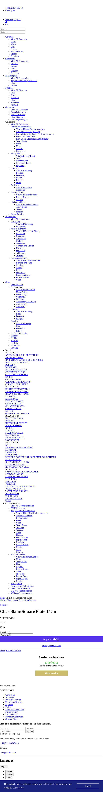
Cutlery (19, 241)
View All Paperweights (20, 78)
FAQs (7, 707)
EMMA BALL (11, 399)
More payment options (51, 645)
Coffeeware (21, 238)
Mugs (13, 44)
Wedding (20, 299)
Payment (9, 704)
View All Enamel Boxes (26, 195)
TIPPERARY (11, 479)
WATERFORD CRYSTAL (17, 491)
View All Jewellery (24, 170)
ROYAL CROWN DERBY (17, 462)
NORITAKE (10, 450)
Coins (18, 532)
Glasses (19, 148)
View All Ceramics (19, 39)
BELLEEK (10, 365)
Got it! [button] (88, 786)
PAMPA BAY (11, 452)
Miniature (15, 102)
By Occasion (16, 287)
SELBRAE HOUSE (14, 474)
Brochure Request (13, 700)
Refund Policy (11, 714)
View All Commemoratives (22, 506)
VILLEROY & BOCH (15, 489)
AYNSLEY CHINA (14, 357)
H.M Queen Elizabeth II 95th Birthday (32, 139)
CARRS (9, 377)
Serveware (20, 250)
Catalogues (10, 10)
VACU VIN (10, 481)
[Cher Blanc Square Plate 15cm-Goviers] (51, 600)
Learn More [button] (18, 788)
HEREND (9, 421)
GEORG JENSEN (13, 408)
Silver (13, 95)
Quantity (3, 632)
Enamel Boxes (17, 192)
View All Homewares (20, 219)
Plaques (14, 49)
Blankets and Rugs (24, 263)
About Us (9, 697)
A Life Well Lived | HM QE (28, 131)
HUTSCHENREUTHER (16, 423)
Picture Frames (17, 51)
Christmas (20, 306)
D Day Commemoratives (21, 591)
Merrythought (22, 161)
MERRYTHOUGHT (14, 438)
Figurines (15, 56)
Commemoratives (13, 503)
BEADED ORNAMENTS (17, 362)
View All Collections (19, 124)
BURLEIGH (10, 367)
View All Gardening (24, 224)
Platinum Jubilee (18, 554)
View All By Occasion (25, 289)
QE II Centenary (18, 508)
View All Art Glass (24, 187)
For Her (14, 336)
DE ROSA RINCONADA (16, 391)
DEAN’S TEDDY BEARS (17, 394)
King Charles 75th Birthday (22, 586)
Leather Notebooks (19, 333)
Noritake (3, 605)
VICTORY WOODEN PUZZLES (20, 486)
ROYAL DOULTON (14, 464)
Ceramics (9, 37)
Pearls (18, 182)
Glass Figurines (17, 117)
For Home (15, 345)
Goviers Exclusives (24, 515)
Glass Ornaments (18, 114)
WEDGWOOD (12, 493)
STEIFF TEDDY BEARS (16, 476)
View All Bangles (23, 323)
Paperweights (11, 76)
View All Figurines (19, 90)
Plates (18, 144)
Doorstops (20, 272)
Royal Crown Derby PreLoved (24, 80)
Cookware (20, 236)
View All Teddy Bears (25, 156)
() (6, 24)
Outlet (8, 501)
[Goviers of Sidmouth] (51, 15)
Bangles (19, 173)
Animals (14, 63)
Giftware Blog (11, 719)
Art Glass (15, 185)
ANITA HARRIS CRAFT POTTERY (21, 355)
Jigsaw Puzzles (17, 214)
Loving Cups (21, 518)
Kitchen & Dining (19, 229)
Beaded (14, 66)
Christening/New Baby (26, 301)
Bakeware (20, 233)
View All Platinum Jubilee (27, 557)
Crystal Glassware (18, 112)
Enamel (19, 180)
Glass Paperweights (19, 119)
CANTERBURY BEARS (16, 374)
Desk (18, 270)
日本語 (9, 777)
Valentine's (20, 297)
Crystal (14, 85)
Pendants (20, 175)
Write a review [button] (51, 673)
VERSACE (10, 484)
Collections (10, 122)
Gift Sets (14, 348)
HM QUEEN (16, 583)
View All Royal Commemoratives (30, 129)
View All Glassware (19, 110)
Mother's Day (22, 292)
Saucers (19, 530)
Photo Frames (22, 537)
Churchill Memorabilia (20, 588)
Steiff (18, 158)
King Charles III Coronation (23, 510)
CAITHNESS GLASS (15, 372)
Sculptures (20, 190)
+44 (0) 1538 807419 (14, 8)
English (4, 767)
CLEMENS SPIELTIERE (16, 384)
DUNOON (10, 396)
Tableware (20, 253)
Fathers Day (21, 294)
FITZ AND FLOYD (14, 401)
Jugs (12, 46)
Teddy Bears (21, 141)
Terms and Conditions (14, 709)
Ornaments (10, 59)
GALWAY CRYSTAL (15, 406)
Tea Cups (20, 527)
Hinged (19, 331)
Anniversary (21, 304)
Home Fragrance (23, 275)
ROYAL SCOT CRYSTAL (17, 467)
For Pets (14, 343)
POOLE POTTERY (14, 455)
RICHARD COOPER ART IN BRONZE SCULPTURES (30, 457)
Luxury (19, 178)
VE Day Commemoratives (22, 593)
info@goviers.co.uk (8, 752)
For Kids (14, 340)
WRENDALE (11, 496)
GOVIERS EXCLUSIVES (17, 413)
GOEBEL (9, 411)
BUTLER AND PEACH (16, 370)
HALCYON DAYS (14, 418)
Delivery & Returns (13, 702)
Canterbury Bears (23, 163)
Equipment (20, 226)
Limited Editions (18, 202)
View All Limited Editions (27, 204)
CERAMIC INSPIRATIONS (17, 382)
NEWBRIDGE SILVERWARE (19, 447)
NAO (7, 445)
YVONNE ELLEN (13, 498)
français (9, 774)
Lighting (14, 71)
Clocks (14, 54)
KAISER (9, 428)
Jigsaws (19, 552)
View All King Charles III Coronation (32, 513)
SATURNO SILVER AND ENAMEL (21, 472)
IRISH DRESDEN (13, 425)
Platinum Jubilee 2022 (25, 136)
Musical (19, 199)
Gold (13, 93)
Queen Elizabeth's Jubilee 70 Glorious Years (35, 134)
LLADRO (9, 430)
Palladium (20, 328)
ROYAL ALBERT (13, 459)
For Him (14, 338)
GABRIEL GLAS (13, 404)
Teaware (19, 255)
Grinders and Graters (25, 246)
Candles (19, 265)
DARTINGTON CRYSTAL (17, 389)
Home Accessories (19, 258)
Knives (19, 248)
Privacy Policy (11, 712)
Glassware (10, 107)
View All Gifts (17, 284)
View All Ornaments (19, 61)
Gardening (15, 221)
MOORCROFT (12, 440)
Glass (13, 68)
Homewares (10, 216)
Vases (13, 41)
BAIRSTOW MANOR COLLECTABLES (24, 360)
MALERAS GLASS (14, 433)
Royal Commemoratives (21, 127)
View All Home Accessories (28, 260)
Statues (19, 209)
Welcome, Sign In (13, 19)
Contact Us (10, 695)
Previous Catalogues (14, 717)
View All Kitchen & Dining (28, 231)
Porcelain (15, 73)
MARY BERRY (12, 435)
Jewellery (15, 168)
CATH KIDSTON (13, 379)
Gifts (7, 282)
